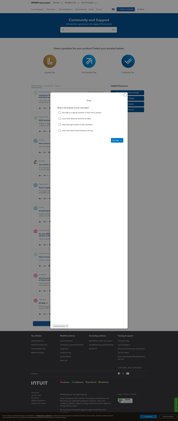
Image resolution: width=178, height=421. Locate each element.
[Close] (125, 95)
